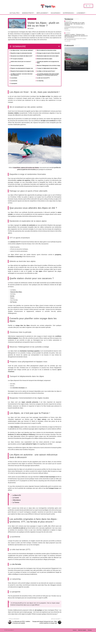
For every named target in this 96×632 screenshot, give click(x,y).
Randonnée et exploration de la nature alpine (48, 56)
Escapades (32, 18)
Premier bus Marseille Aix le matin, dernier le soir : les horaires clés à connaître (74, 24)
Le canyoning (40, 80)
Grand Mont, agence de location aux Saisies (26, 167)
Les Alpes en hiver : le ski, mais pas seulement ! (22, 50)
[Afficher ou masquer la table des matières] (43, 46)
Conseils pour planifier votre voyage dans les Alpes (48, 62)
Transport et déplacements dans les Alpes (47, 68)
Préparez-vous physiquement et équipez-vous (22, 68)
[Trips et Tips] (48, 6)
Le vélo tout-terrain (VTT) (43, 77)
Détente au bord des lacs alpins (44, 58)
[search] (86, 6)
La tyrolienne (14, 77)
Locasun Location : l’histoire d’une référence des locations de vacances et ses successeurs (75, 36)
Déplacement (69, 21)
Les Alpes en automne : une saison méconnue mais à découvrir (21, 74)
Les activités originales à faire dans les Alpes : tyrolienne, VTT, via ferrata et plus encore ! (48, 74)
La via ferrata (14, 80)
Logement (68, 59)
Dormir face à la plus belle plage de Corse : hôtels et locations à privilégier (75, 62)
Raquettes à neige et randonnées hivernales (21, 53)
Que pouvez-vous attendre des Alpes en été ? (21, 56)
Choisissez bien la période (17, 65)
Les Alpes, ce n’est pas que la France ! (46, 71)
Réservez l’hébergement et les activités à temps (48, 65)
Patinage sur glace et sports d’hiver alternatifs (48, 53)
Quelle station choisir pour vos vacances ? (21, 61)
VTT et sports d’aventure (17, 58)
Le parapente (14, 83)
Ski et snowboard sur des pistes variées (46, 50)
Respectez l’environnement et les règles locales (22, 71)
